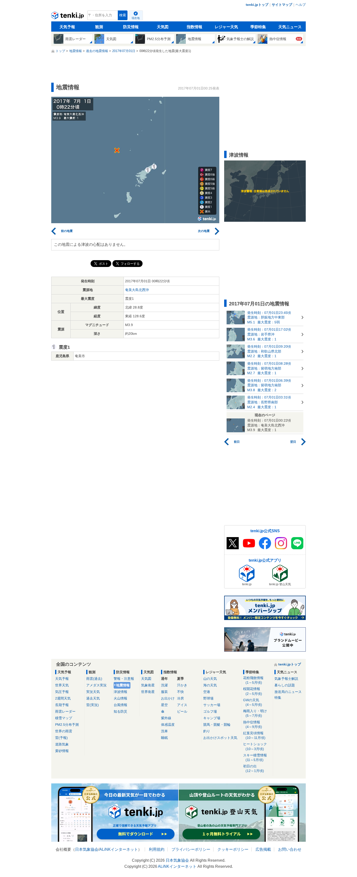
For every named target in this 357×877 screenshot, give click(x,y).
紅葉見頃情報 (254, 735)
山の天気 (210, 679)
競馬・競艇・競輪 (216, 724)
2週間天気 (63, 698)
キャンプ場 (211, 718)
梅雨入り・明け (255, 713)
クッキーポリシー (232, 849)
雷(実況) (92, 705)
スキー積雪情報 (255, 757)
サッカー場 (211, 705)
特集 (277, 698)
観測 (99, 27)
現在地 (136, 18)
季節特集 (258, 27)
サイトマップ (282, 5)
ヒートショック (255, 746)
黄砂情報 (62, 751)
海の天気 (210, 685)
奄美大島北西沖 (137, 290)
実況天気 (93, 692)
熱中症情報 (252, 724)
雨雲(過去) (94, 679)
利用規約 (156, 849)
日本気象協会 (86, 849)
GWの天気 (252, 702)
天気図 (163, 27)
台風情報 (120, 705)
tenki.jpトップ (257, 5)
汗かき (182, 685)
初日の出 (253, 768)
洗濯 (164, 685)
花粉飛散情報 (253, 680)
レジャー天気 (226, 27)
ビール (182, 711)
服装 (164, 692)
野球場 (208, 698)
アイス (182, 705)
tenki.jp (68, 16)
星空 (164, 705)
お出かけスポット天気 (220, 738)
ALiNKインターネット (118, 849)
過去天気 (93, 698)
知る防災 (120, 711)
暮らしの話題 (284, 685)
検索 (122, 15)
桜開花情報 (252, 691)
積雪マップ (63, 718)
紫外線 (166, 718)
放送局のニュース (288, 692)
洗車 (164, 731)
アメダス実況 (96, 685)
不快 (180, 692)
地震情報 (123, 685)
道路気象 (62, 744)
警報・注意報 (124, 679)
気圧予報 (62, 692)
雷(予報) (61, 738)
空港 (206, 692)
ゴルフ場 (210, 711)
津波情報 (120, 692)
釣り (206, 731)
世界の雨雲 (63, 731)
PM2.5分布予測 (67, 724)
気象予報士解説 (286, 679)
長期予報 (62, 705)
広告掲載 (263, 849)
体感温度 (168, 724)
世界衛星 (148, 692)
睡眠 (164, 738)
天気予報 (67, 27)
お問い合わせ (289, 849)
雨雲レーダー (65, 711)
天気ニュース (290, 27)
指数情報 (194, 27)
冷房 (180, 698)
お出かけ (168, 698)
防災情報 (131, 27)
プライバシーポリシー (190, 849)
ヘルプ (301, 5)
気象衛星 (148, 685)
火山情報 (120, 698)
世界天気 (62, 685)
